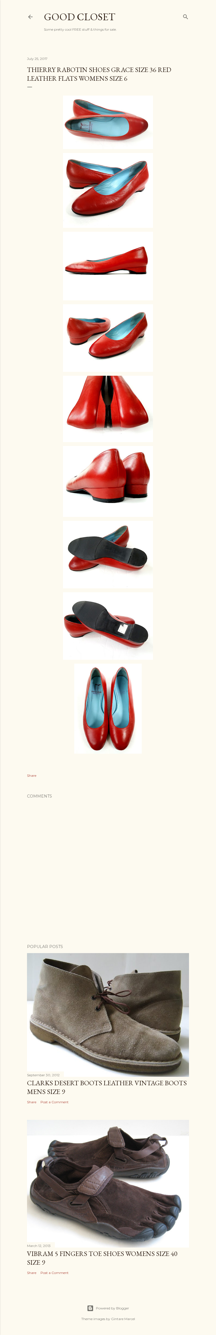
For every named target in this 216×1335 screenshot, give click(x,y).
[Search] (185, 15)
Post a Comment (54, 1102)
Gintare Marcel (123, 1319)
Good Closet (79, 16)
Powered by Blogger (112, 1308)
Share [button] (31, 775)
